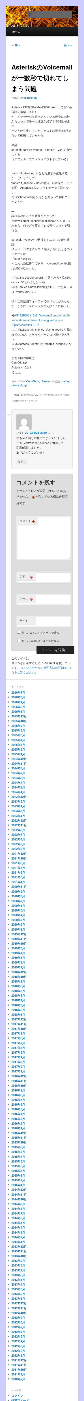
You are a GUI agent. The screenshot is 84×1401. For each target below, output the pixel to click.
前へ (15, 45)
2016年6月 (18, 1104)
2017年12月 (19, 1019)
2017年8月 (18, 1038)
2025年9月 (18, 725)
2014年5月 (18, 1223)
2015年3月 (18, 1175)
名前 (26, 576)
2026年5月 (18, 697)
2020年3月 (18, 920)
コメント (27, 520)
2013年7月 (18, 1270)
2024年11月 (19, 763)
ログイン (17, 1395)
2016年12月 (19, 1076)
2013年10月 (19, 1256)
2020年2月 (18, 924)
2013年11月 (19, 1251)
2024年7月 (18, 773)
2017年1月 (18, 1071)
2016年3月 (18, 1119)
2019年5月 (18, 948)
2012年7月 (18, 1327)
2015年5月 (18, 1166)
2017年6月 (18, 1048)
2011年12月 (19, 1360)
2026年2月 (18, 707)
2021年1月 (18, 882)
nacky (66, 381)
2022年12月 (19, 820)
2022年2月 (18, 849)
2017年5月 (18, 1052)
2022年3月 (18, 844)
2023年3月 (18, 811)
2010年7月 (18, 1379)
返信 (22, 461)
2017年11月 (19, 1024)
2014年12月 (19, 1189)
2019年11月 (19, 939)
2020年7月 (18, 901)
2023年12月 (19, 797)
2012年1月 (18, 1355)
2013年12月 (19, 1246)
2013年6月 (18, 1275)
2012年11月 (19, 1308)
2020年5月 (18, 910)
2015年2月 (18, 1180)
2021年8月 (18, 863)
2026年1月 (18, 711)
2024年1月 (18, 792)
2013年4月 (18, 1284)
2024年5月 (18, 778)
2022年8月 (18, 830)
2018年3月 (18, 1005)
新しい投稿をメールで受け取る (40, 641)
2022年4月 (18, 839)
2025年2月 (18, 749)
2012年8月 (18, 1322)
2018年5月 (18, 995)
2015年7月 (18, 1156)
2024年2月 (18, 787)
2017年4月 (18, 1057)
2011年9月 (18, 1374)
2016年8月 (18, 1095)
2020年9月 (18, 891)
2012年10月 (19, 1313)
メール (26, 598)
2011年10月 (19, 1369)
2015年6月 (18, 1161)
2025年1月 (18, 754)
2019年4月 (18, 953)
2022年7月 (18, 834)
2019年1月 (18, 967)
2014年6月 (18, 1218)
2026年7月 (18, 692)
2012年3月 (18, 1346)
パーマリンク (19, 385)
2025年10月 (19, 721)
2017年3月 (18, 1062)
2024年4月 (18, 782)
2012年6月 (18, 1332)
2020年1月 (18, 929)
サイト (23, 620)
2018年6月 (18, 991)
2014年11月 (19, 1194)
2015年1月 (18, 1185)
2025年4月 (18, 740)
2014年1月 (18, 1242)
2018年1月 (18, 1014)
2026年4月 (18, 702)
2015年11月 (19, 1137)
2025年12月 (19, 716)
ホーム (16, 31)
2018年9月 (18, 981)
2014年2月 (18, 1237)
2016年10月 (19, 1085)
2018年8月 (18, 986)
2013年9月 (18, 1260)
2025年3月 (18, 745)
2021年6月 (18, 872)
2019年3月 (18, 957)
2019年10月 (19, 943)
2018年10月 (19, 976)
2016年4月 (18, 1114)
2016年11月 (19, 1081)
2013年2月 (18, 1294)
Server (46, 381)
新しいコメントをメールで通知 (40, 632)
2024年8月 (18, 768)
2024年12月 (19, 759)
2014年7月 (18, 1213)
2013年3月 (18, 1289)
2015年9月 (18, 1147)
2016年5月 (18, 1109)
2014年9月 (18, 1204)
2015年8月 (18, 1152)
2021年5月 (18, 877)
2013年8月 (18, 1265)
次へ (68, 45)
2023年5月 (18, 801)
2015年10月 (19, 1142)
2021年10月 (19, 858)
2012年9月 (18, 1317)
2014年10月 (19, 1199)
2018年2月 (18, 1010)
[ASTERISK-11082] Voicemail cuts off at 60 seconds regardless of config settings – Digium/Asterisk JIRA (40, 320)
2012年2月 (18, 1351)
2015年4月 (18, 1171)
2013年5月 (18, 1280)
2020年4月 (18, 915)
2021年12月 (19, 853)
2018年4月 (18, 1000)
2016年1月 (18, 1128)
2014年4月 (18, 1227)
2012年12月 (19, 1303)
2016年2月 (18, 1123)
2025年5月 (18, 735)
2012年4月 (18, 1341)
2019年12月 (19, 934)
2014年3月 (18, 1232)
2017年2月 (18, 1066)
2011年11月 (19, 1365)
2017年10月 (19, 1028)
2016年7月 (18, 1100)
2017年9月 (18, 1033)
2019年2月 (18, 962)
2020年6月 (18, 905)
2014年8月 (18, 1208)
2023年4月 (18, 806)
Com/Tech (32, 381)
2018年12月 (19, 972)
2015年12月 (19, 1133)
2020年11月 (19, 886)
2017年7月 (18, 1043)
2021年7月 (18, 868)
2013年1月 (18, 1298)
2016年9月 (18, 1090)
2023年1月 (18, 816)
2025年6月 (18, 730)
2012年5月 (18, 1336)
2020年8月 (18, 896)
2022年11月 (19, 825)
